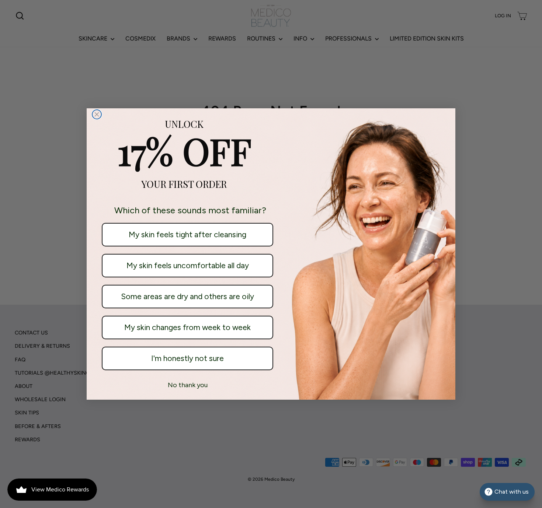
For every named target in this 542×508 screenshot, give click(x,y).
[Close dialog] (96, 114)
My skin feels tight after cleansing (187, 234)
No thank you (188, 385)
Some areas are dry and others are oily (187, 296)
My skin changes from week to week (187, 327)
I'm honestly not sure (187, 358)
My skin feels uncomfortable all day (187, 265)
